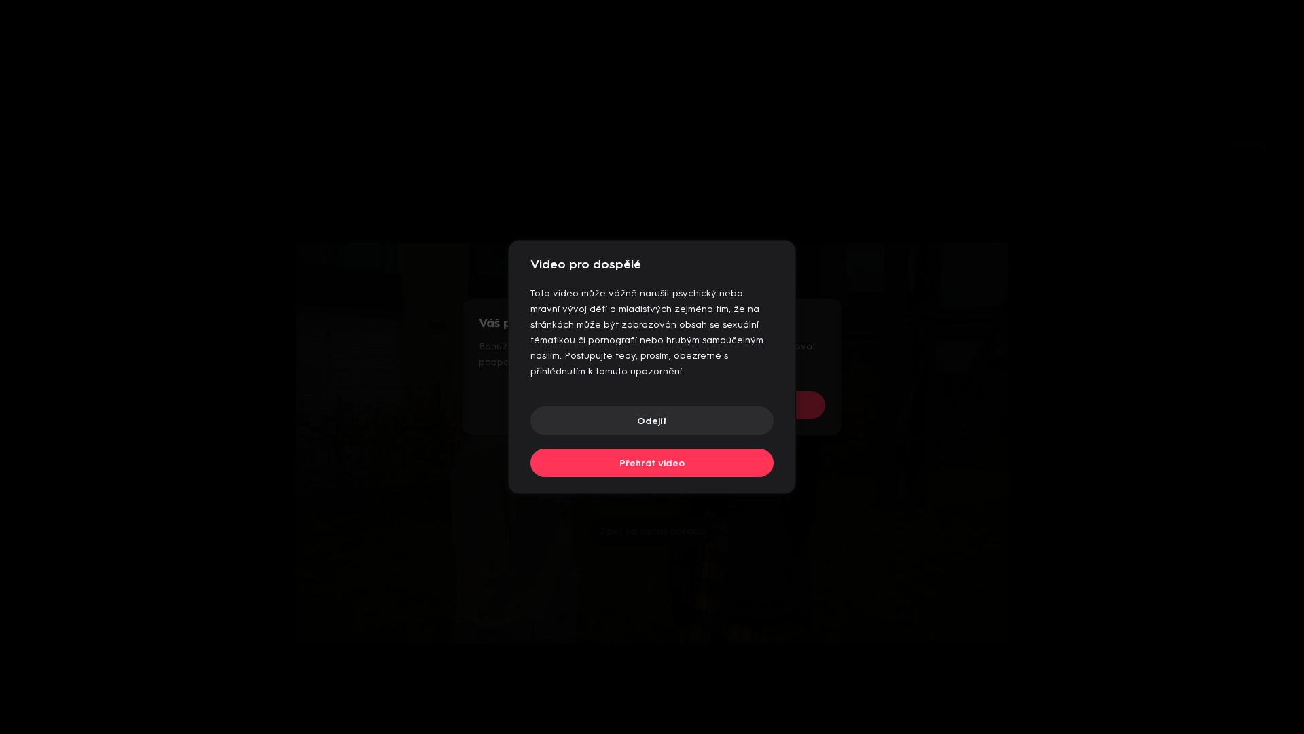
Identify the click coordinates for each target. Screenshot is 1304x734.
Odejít (652, 421)
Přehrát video (652, 463)
